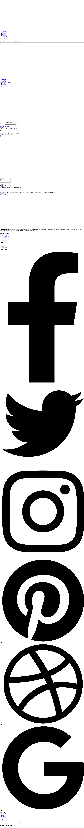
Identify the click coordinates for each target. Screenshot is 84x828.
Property (4, 817)
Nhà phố (4, 33)
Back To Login (3, 135)
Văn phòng (4, 34)
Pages (3, 818)
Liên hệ (4, 38)
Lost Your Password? (4, 126)
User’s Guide (5, 237)
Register (5, 86)
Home (3, 815)
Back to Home (3, 194)
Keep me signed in (5, 125)
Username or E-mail (4, 133)
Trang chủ (4, 31)
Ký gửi (1, 186)
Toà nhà (4, 35)
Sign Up (1, 184)
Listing (3, 816)
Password (2, 123)
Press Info (4, 240)
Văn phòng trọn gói (6, 36)
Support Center (6, 239)
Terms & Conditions (6, 236)
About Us (4, 235)
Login (1, 86)
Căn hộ (3, 32)
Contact (4, 820)
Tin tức (3, 37)
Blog (3, 819)
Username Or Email (4, 122)
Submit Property (4, 40)
